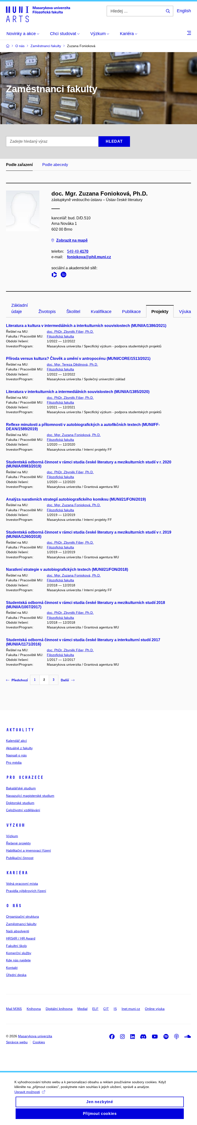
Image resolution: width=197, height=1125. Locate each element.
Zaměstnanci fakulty (21, 924)
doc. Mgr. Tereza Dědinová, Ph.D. (72, 364)
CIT (106, 1009)
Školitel (73, 311)
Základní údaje (19, 308)
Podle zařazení (19, 165)
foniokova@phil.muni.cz (89, 257)
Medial (82, 1009)
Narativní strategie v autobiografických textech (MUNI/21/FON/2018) (67, 569)
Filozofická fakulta (60, 336)
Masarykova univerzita (35, 1036)
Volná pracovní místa (22, 883)
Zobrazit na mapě (72, 240)
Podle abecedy (55, 165)
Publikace (131, 311)
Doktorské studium (20, 803)
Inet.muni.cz (131, 1009)
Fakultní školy (16, 946)
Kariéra (17, 872)
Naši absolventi (17, 931)
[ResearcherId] (55, 275)
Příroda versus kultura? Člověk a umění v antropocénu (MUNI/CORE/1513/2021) (78, 359)
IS (115, 1009)
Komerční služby (18, 953)
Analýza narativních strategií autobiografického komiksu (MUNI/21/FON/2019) (76, 499)
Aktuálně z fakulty (19, 748)
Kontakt (12, 968)
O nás (14, 905)
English (184, 10)
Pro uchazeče (24, 777)
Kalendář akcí (16, 741)
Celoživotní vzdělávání (23, 810)
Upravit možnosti (27, 1092)
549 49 (77, 251)
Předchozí (20, 680)
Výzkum (15, 825)
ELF (95, 1009)
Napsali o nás (16, 755)
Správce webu (17, 1042)
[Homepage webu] (38, 14)
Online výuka (155, 1009)
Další (65, 680)
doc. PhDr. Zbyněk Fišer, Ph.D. (70, 331)
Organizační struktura (22, 916)
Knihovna (34, 1009)
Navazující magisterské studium (30, 796)
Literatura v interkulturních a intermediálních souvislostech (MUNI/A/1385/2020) (77, 392)
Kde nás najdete (18, 960)
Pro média (14, 762)
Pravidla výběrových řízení (26, 891)
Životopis (47, 311)
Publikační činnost (19, 858)
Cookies (39, 1042)
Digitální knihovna (59, 1009)
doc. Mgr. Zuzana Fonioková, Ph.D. (74, 435)
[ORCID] (65, 275)
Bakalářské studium (21, 788)
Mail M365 (14, 1009)
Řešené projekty (18, 843)
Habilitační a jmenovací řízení (28, 850)
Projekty (159, 311)
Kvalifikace (101, 311)
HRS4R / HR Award (20, 938)
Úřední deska (16, 975)
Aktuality (20, 729)
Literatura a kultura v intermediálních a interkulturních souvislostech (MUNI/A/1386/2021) (86, 326)
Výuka (185, 311)
